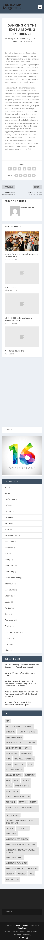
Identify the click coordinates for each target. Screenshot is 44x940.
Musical (26, 780)
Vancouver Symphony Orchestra (21, 868)
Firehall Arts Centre (24, 759)
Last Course (10, 590)
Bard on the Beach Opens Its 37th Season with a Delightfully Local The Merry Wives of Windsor (20, 683)
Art (6, 487)
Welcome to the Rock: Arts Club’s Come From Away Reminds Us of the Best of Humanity (21, 694)
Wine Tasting (12, 879)
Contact (15, 931)
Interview (29, 775)
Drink (7, 529)
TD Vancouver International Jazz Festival (20, 821)
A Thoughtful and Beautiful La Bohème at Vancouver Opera (18, 703)
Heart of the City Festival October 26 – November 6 (21, 255)
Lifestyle (8, 596)
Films (8, 759)
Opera (9, 786)
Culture (8, 517)
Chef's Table (10, 499)
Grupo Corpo (10, 287)
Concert (31, 742)
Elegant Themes (21, 925)
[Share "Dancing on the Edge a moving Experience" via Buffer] (24, 168)
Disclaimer (17, 934)
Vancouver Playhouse (16, 863)
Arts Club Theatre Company (19, 726)
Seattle (22, 802)
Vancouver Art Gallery (17, 839)
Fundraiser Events (12, 578)
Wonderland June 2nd (14, 351)
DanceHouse (12, 753)
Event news (9, 541)
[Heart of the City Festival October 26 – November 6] (22, 241)
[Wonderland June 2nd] (22, 336)
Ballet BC (10, 732)
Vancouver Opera (14, 857)
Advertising (27, 934)
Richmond (11, 802)
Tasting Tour (12, 815)
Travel (7, 644)
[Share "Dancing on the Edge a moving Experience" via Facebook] (9, 168)
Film (6, 553)
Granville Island (14, 775)
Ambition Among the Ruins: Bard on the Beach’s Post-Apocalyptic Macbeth (22, 665)
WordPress (22, 928)
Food (7, 559)
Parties (8, 608)
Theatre (8, 638)
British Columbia (14, 737)
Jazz (8, 780)
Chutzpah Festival (14, 742)
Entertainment (11, 535)
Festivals (8, 547)
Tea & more (10, 620)
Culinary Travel (13, 748)
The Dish (8, 626)
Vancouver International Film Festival (20, 851)
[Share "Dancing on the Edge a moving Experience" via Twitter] (14, 168)
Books (7, 493)
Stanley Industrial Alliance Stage (19, 808)
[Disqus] (22, 395)
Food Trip (9, 571)
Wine (7, 650)
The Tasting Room (13, 632)
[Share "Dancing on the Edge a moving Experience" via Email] (29, 168)
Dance (14, 41)
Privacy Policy (32, 931)
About (22, 931)
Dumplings (26, 753)
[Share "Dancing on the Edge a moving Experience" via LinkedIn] (19, 168)
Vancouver (11, 833)
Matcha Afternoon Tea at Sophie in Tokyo (20, 674)
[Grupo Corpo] (22, 273)
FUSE (30, 764)
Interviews (9, 584)
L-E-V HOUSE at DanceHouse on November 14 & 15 (19, 319)
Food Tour (19, 764)
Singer (33, 802)
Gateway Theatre (14, 769)
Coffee (7, 505)
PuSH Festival (12, 791)
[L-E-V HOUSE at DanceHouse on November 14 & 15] (22, 303)
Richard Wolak (19, 38)
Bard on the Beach (27, 732)
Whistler (22, 874)
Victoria (10, 874)
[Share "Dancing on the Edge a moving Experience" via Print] (34, 168)
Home (7, 931)
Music (7, 602)
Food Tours (9, 565)
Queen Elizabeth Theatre (18, 796)
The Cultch (22, 828)
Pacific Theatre (22, 786)
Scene (7, 614)
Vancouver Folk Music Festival (20, 844)
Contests (8, 511)
